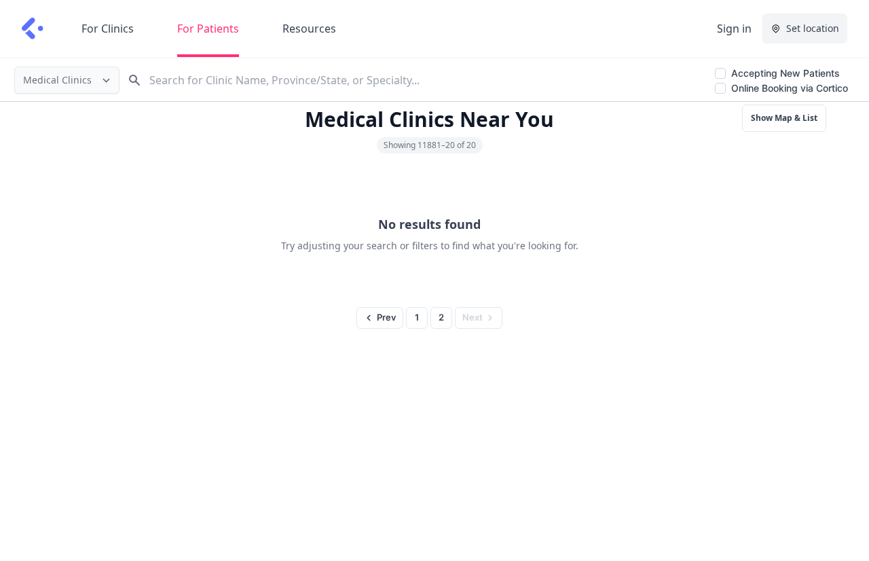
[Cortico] (32, 28)
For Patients (208, 28)
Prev (386, 317)
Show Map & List (784, 118)
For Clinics (107, 28)
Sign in (734, 28)
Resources (309, 28)
